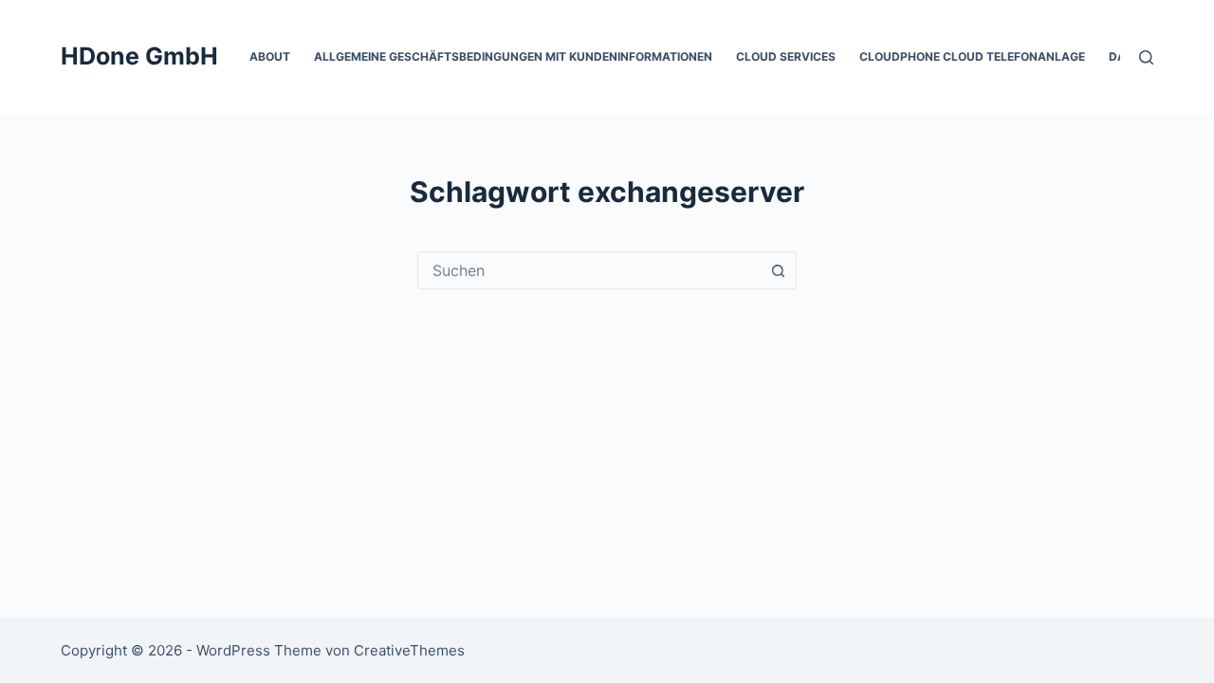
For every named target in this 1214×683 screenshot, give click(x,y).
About (269, 56)
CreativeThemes (409, 650)
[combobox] (589, 270)
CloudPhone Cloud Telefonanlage (972, 56)
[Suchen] (1146, 57)
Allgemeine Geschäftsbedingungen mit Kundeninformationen (513, 56)
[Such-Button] (778, 270)
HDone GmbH (139, 56)
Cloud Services (786, 56)
